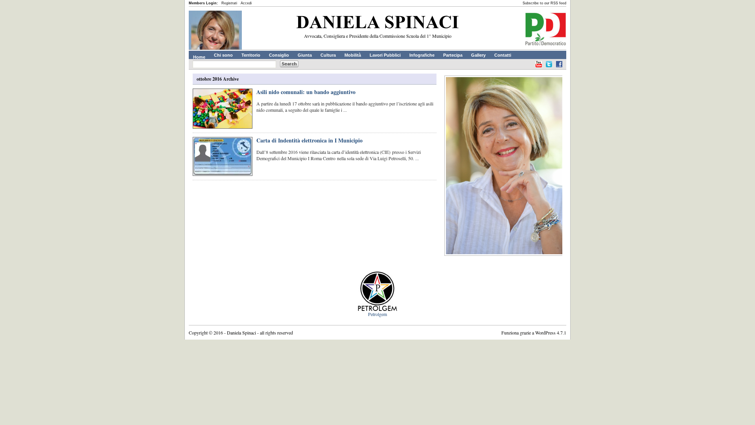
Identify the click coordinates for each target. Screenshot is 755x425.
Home (199, 57)
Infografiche (422, 55)
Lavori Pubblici (385, 55)
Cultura (328, 55)
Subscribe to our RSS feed (544, 3)
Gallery (478, 55)
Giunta (305, 55)
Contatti (502, 55)
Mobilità (352, 55)
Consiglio (279, 55)
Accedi (246, 3)
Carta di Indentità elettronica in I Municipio (309, 140)
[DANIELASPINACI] (377, 24)
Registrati (229, 3)
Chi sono (223, 55)
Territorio (250, 55)
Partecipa (452, 55)
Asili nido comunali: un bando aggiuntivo (305, 92)
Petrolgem (377, 314)
